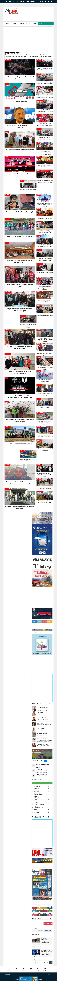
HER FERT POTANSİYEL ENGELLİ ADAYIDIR (43, 746)
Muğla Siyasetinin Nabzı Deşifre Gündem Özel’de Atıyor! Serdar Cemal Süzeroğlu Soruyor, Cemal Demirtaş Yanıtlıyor (42, 953)
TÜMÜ (50, 703)
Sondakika (16, 970)
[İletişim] (37, 1)
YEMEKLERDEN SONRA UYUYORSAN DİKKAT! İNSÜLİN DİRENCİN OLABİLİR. (44, 741)
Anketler (45, 970)
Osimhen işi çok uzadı (42, 730)
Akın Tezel (40, 712)
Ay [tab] (51, 761)
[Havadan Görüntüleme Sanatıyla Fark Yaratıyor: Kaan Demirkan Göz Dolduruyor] (36, 940)
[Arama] (34, 1)
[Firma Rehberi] (40, 1)
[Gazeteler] (45, 1)
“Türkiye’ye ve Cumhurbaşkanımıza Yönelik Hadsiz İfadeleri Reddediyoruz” (41, 771)
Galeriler (24, 970)
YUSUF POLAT (40, 728)
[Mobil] (32, 1)
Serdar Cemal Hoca (42, 707)
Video (31, 970)
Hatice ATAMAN (41, 739)
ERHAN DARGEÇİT (42, 733)
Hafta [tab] (48, 761)
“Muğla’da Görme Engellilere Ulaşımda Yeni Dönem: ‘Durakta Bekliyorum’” (42, 766)
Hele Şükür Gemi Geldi (42, 714)
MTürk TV (50, 974)
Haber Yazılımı (39, 979)
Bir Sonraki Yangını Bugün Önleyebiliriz (42, 720)
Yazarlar (38, 970)
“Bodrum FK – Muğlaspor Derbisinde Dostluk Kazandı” (40, 775)
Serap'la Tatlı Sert (42, 718)
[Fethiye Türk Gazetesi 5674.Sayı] (42, 884)
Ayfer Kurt (40, 723)
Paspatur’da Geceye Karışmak (44, 724)
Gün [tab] (45, 761)
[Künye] (48, 1)
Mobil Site (8, 970)
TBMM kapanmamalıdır (42, 735)
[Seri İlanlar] (43, 1)
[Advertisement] (27, 17)
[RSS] (51, 1)
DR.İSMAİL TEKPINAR (42, 744)
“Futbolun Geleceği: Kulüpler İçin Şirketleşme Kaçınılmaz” (44, 709)
